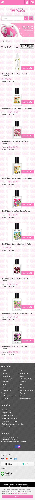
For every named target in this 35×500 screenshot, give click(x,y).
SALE (4, 387)
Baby (4, 370)
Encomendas (6, 413)
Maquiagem (24, 373)
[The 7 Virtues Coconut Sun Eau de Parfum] (17, 237)
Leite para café (7, 379)
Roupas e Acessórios (27, 390)
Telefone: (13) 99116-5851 (10, 438)
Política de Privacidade (9, 421)
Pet (21, 384)
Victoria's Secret (25, 398)
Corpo (22, 376)
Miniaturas (6, 382)
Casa (21, 370)
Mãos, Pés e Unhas (26, 379)
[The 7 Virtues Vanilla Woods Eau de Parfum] (17, 341)
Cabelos (5, 398)
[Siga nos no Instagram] (19, 446)
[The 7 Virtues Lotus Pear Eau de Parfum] (17, 204)
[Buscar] (26, 18)
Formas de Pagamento (9, 418)
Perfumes (23, 382)
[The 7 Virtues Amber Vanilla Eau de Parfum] (17, 307)
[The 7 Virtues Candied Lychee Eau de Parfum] (17, 136)
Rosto (22, 387)
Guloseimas (6, 376)
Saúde (22, 396)
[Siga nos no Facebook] (16, 446)
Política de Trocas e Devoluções (13, 424)
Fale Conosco (6, 410)
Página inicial (5, 41)
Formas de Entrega (8, 415)
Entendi (17, 497)
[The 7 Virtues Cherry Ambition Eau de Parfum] (17, 273)
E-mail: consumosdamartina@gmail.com (14, 441)
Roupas (22, 393)
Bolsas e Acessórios (9, 396)
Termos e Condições (9, 427)
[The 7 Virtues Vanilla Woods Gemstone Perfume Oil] (17, 68)
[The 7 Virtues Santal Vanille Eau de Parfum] (17, 102)
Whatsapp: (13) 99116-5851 (10, 439)
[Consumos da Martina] (17, 10)
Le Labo (5, 373)
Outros (5, 384)
